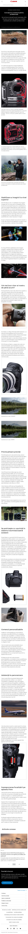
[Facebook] (7, 928)
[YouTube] (20, 928)
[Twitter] (17, 928)
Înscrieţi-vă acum (7, 882)
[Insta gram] (10, 928)
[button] (9, 864)
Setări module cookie (14, 922)
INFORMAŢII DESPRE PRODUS (14, 10)
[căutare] (2, 2)
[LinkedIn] (14, 928)
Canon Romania (13, 925)
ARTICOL (2, 850)
